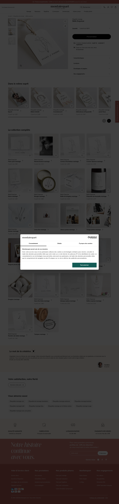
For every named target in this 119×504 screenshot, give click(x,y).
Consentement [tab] (33, 243)
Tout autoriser (84, 265)
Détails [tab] (59, 243)
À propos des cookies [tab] (85, 243)
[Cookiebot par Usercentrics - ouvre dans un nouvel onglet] (89, 237)
